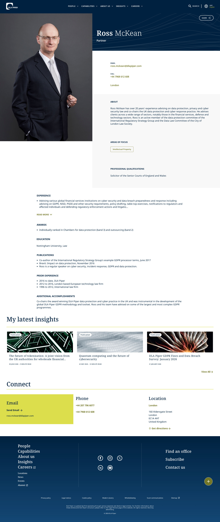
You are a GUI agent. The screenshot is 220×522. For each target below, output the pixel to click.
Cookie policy (86, 498)
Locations (22, 473)
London (114, 85)
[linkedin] (100, 467)
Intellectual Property (122, 149)
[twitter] (119, 458)
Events (21, 480)
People (72, 6)
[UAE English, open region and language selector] (206, 6)
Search (195, 6)
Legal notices (66, 498)
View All (205, 371)
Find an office (178, 451)
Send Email (13, 410)
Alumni (21, 485)
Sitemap (174, 498)
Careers (135, 6)
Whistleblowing (130, 498)
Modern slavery (108, 498)
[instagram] (110, 458)
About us (105, 6)
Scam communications (155, 498)
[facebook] (100, 458)
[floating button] (208, 481)
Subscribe (175, 459)
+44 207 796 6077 (85, 405)
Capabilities (88, 6)
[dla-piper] (12, 6)
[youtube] (110, 467)
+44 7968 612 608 (119, 76)
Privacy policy (46, 498)
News (20, 477)
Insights (120, 6)
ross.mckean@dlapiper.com (126, 65)
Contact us (175, 467)
